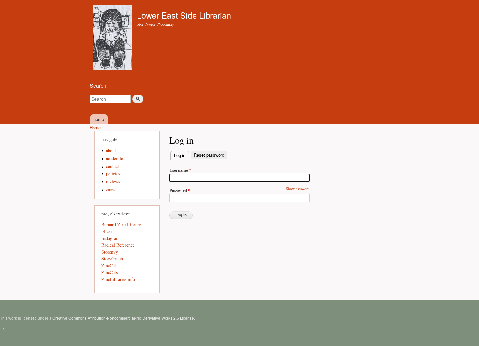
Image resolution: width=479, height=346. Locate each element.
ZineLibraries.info (118, 279)
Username (180, 170)
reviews (113, 181)
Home (95, 127)
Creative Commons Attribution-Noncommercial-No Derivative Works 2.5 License (123, 318)
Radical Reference (118, 245)
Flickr (106, 231)
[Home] (113, 38)
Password (179, 190)
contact (112, 166)
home (99, 119)
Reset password (209, 155)
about (111, 150)
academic (114, 158)
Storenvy (109, 252)
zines (110, 189)
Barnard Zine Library (121, 224)
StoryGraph (112, 259)
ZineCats (109, 272)
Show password (298, 188)
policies (113, 174)
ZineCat (108, 265)
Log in (181, 155)
